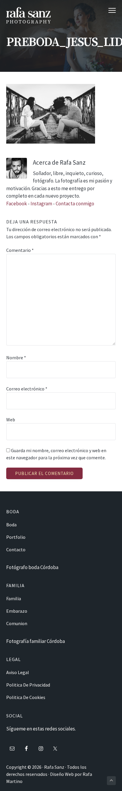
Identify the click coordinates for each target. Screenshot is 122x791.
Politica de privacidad (28, 685)
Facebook (16, 203)
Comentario (20, 250)
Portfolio (15, 537)
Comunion (16, 623)
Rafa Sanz (54, 767)
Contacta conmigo (75, 203)
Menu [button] (106, 10)
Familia (13, 598)
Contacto (15, 549)
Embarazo (16, 611)
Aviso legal (17, 672)
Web (10, 419)
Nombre (16, 357)
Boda (11, 525)
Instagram (41, 203)
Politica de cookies (25, 697)
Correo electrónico (26, 389)
